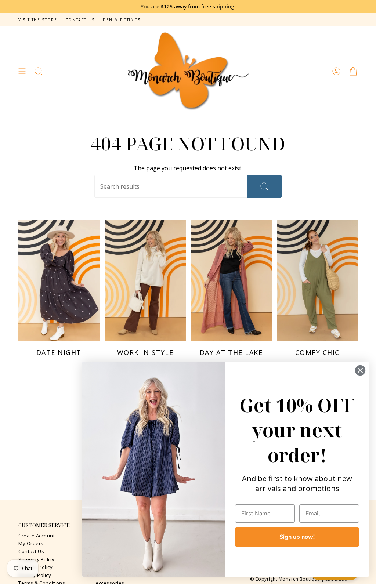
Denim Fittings (122, 19)
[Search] (264, 186)
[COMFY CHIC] (317, 280)
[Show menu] (22, 71)
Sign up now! (297, 537)
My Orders (31, 543)
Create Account (36, 535)
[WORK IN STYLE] (145, 280)
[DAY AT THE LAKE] (231, 280)
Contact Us (80, 19)
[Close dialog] (360, 370)
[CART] (353, 71)
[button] (38, 71)
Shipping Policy (36, 559)
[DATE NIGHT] (59, 280)
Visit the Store (37, 19)
